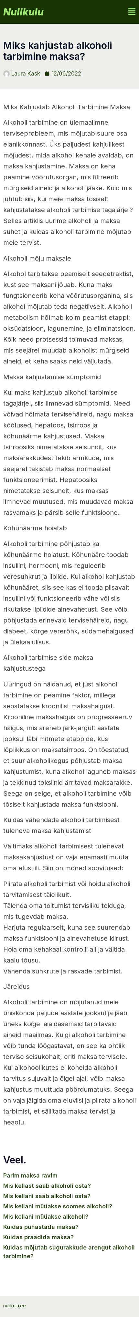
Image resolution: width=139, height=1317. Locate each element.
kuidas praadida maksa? (38, 1237)
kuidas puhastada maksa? (41, 1226)
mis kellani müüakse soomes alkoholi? (57, 1206)
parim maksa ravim (30, 1175)
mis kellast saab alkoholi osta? (47, 1185)
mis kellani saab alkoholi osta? (47, 1196)
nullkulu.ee (14, 1305)
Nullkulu (23, 12)
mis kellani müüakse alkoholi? (45, 1216)
